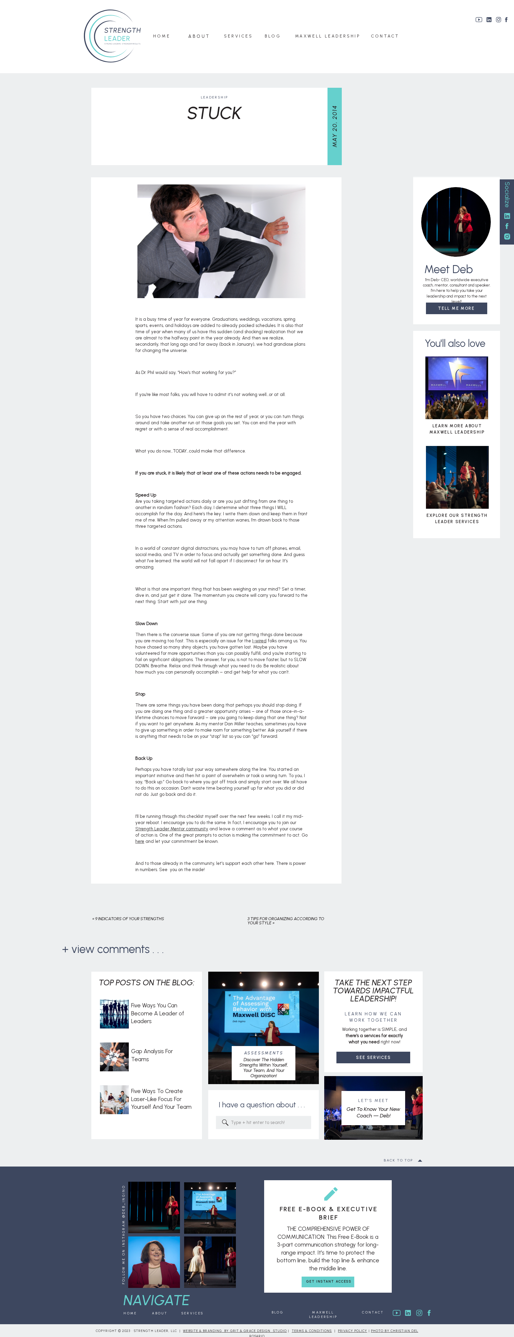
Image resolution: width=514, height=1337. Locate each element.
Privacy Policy (352, 1331)
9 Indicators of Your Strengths (129, 918)
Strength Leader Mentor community (171, 829)
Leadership (214, 97)
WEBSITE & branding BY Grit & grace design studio (235, 1331)
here (139, 841)
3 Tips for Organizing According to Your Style (285, 921)
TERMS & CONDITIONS (312, 1331)
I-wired (259, 641)
